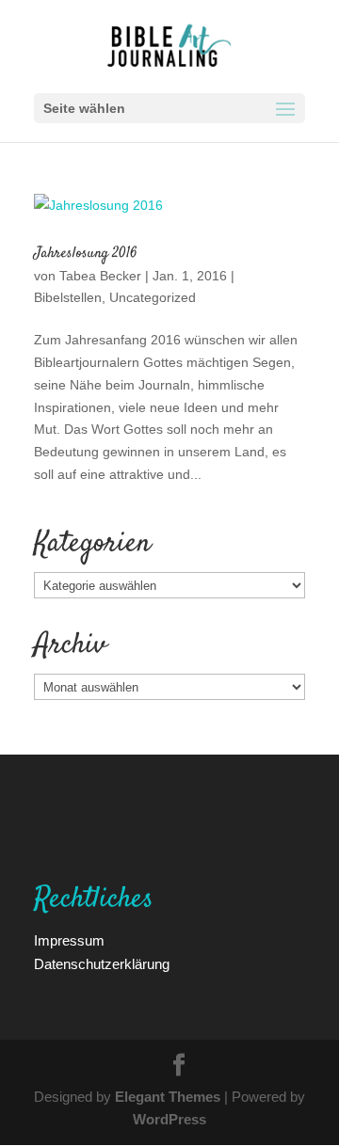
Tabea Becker (100, 275)
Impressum (69, 940)
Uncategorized (152, 297)
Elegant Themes (167, 1096)
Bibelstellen (68, 297)
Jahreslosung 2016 (85, 253)
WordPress (169, 1118)
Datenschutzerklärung (102, 963)
